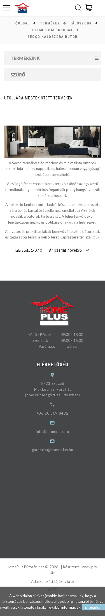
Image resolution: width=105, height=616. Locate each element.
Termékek (50, 23)
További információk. (64, 607)
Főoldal (21, 23)
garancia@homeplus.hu (52, 449)
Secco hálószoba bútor (52, 37)
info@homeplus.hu (52, 431)
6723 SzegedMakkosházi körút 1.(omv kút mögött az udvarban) (52, 389)
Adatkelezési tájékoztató (52, 581)
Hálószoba (80, 23)
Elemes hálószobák (52, 30)
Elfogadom (93, 607)
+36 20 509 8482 (53, 413)
